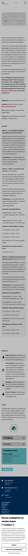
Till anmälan (7, 444)
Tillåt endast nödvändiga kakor (14, 549)
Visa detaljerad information (14, 553)
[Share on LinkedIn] (7, 469)
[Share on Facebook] (3, 469)
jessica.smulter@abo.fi (11, 90)
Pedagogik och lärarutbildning (8, 438)
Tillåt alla (14, 545)
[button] (11, 469)
